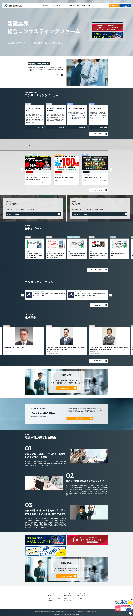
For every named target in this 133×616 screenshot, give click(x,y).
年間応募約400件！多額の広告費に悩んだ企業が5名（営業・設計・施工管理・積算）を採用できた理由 (66, 348)
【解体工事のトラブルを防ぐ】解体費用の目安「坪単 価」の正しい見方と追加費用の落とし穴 (90, 294)
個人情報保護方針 (42, 611)
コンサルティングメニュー (54, 598)
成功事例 (50, 601)
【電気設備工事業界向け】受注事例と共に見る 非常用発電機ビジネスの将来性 (34, 255)
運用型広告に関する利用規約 (83, 611)
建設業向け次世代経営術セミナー (64, 177)
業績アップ (41, 297)
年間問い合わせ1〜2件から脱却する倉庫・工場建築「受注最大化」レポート (55, 255)
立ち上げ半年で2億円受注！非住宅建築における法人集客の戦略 (98, 255)
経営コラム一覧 (67, 601)
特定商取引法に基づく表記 (59, 611)
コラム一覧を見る (99, 305)
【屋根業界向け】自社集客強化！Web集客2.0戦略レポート (76, 254)
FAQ (65, 611)
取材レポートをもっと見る (80, 214)
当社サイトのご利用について (93, 611)
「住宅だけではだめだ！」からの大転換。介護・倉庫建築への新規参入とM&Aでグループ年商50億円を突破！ (109, 348)
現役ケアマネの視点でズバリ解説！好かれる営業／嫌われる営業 (37, 178)
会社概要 (36, 611)
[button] (60, 5)
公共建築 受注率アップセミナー (92, 177)
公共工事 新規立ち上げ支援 (76, 108)
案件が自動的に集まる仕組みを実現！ (15, 348)
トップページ (51, 593)
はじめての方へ (55, 75)
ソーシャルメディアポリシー (72, 611)
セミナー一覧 (67, 593)
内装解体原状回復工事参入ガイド (119, 254)
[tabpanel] (34, 247)
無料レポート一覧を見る (13, 214)
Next (107, 38)
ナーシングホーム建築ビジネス (34, 109)
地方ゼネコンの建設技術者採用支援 (55, 109)
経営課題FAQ (83, 297)
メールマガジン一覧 (80, 593)
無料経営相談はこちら (66, 388)
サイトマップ (78, 598)
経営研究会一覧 (67, 595)
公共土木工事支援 (95, 108)
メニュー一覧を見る (99, 134)
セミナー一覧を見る (99, 190)
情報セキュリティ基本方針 (49, 611)
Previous (107, 21)
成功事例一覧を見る (99, 361)
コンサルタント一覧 (80, 595)
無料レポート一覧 (68, 598)
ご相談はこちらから (80, 418)
